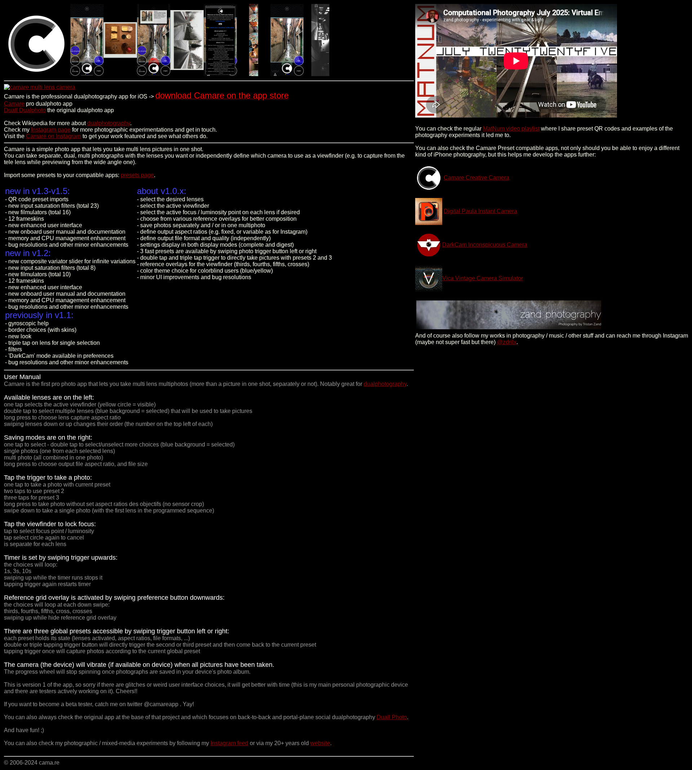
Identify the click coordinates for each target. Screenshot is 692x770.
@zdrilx (506, 342)
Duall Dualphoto (25, 110)
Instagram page (51, 130)
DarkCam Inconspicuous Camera (484, 245)
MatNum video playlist (511, 129)
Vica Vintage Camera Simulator (482, 278)
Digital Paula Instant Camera (480, 211)
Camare (14, 104)
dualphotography (108, 123)
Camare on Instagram (53, 136)
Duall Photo (392, 717)
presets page (137, 175)
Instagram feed (229, 743)
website (320, 743)
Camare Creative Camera (476, 178)
